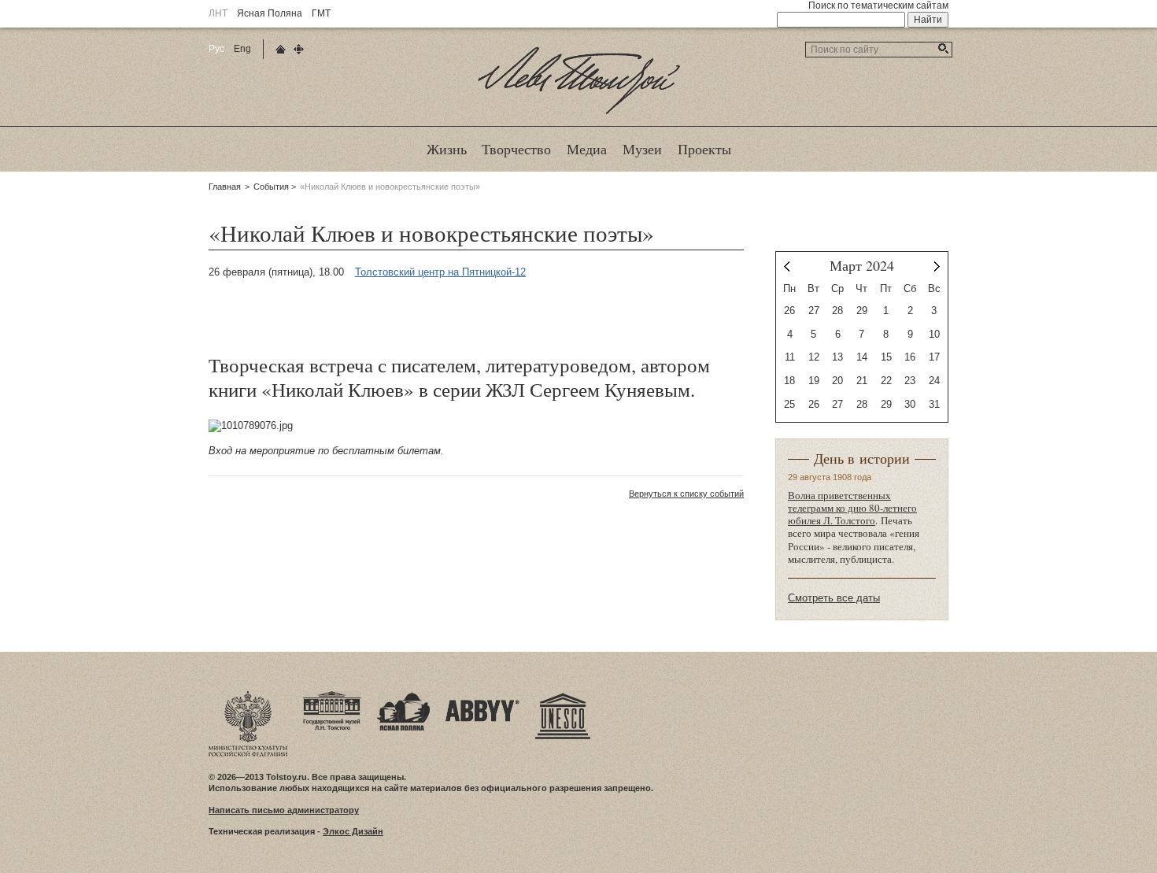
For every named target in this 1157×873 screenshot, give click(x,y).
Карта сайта (299, 49)
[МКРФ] (248, 696)
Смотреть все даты (834, 598)
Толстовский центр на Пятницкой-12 (440, 272)
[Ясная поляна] (403, 696)
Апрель (937, 266)
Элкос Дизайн (353, 831)
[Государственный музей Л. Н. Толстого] (332, 696)
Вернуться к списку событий (686, 493)
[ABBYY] (482, 696)
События (271, 186)
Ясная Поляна (269, 13)
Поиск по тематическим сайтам (878, 5)
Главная (225, 186)
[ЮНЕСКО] (562, 696)
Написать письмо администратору (284, 810)
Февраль (787, 266)
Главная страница (281, 49)
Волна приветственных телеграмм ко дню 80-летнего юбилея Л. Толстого (852, 508)
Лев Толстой (579, 113)
